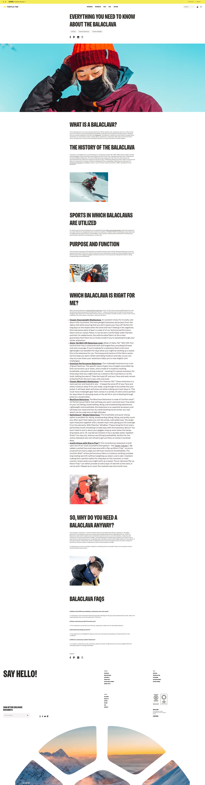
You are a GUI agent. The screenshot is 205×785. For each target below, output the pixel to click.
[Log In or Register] (197, 7)
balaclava (98, 135)
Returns (105, 703)
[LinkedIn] (78, 37)
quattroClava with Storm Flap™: (85, 443)
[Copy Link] (82, 37)
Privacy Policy (107, 679)
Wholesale (155, 673)
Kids (104, 6)
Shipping (105, 700)
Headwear (90, 6)
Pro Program (155, 677)
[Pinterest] (74, 37)
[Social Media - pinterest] (48, 716)
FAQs (105, 705)
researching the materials (93, 310)
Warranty (106, 707)
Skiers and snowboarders (113, 230)
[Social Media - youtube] (45, 716)
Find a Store (191, 1)
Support (199, 1)
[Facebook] (70, 37)
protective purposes (76, 162)
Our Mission (106, 673)
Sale (110, 6)
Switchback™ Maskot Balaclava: (85, 415)
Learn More (155, 716)
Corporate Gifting (156, 675)
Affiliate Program (156, 681)
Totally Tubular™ (122, 446)
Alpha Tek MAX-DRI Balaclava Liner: (86, 343)
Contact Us (106, 698)
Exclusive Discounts (157, 679)
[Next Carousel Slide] (5, 1)
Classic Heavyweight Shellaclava (85, 320)
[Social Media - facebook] (42, 716)
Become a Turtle (107, 683)
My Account (106, 696)
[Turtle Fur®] (14, 7)
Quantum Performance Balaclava (85, 364)
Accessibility (106, 677)
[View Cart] (201, 7)
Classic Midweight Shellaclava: (84, 382)
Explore (116, 6)
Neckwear (98, 6)
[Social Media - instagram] (40, 716)
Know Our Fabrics (107, 675)
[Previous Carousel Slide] (3, 1)
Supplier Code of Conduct (109, 681)
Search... (186, 6)
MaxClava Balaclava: (79, 400)
